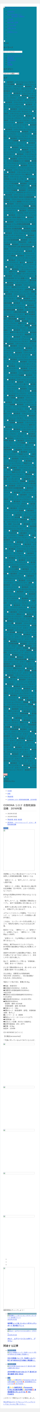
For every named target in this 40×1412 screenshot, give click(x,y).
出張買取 (10, 19)
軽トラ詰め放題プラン (14, 14)
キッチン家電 (11, 1350)
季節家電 (10, 796)
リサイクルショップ (14, 56)
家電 (8, 793)
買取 (9, 62)
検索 (5, 774)
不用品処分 (11, 11)
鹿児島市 (10, 58)
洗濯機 (9, 65)
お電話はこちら (12, 32)
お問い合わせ (11, 28)
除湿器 (20, 819)
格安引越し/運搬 (12, 22)
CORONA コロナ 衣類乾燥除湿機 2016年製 (22, 799)
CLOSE (6, 43)
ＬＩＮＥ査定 (11, 25)
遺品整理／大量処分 (18, 16)
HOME (9, 791)
